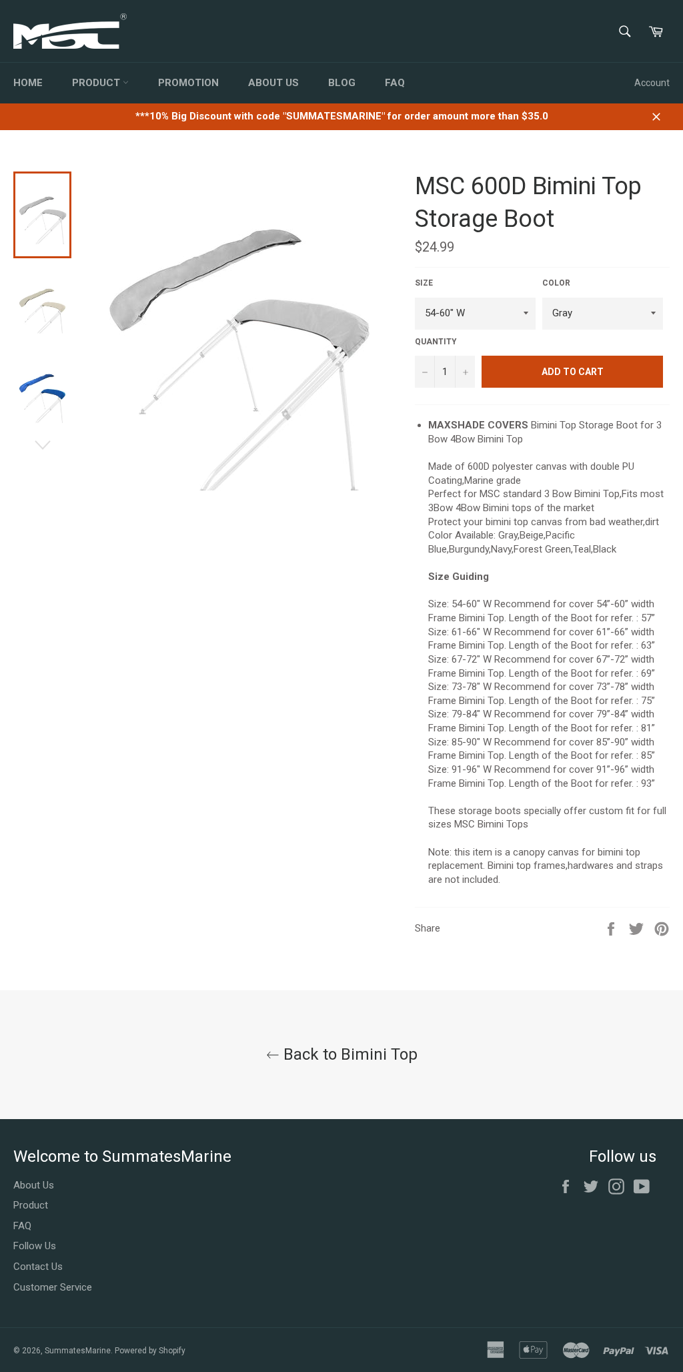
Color (556, 283)
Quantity (436, 341)
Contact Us (38, 1267)
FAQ (395, 83)
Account (652, 82)
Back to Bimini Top (348, 1054)
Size (424, 283)
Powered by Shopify (150, 1350)
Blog (342, 83)
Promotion (188, 83)
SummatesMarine (78, 1350)
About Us (273, 83)
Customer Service (52, 1287)
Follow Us (34, 1246)
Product (97, 83)
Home (28, 83)
